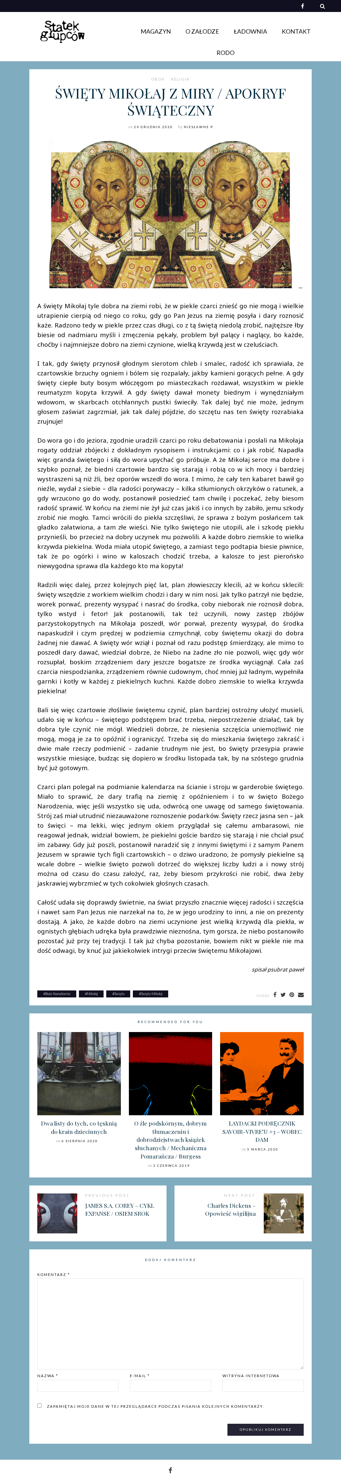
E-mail (140, 1376)
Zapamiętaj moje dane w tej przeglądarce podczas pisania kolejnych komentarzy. (155, 1406)
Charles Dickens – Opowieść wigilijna (230, 1209)
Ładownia (250, 31)
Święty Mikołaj (151, 993)
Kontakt (296, 31)
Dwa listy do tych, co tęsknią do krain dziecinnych (79, 1127)
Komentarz (53, 1274)
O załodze (202, 31)
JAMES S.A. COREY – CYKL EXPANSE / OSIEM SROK (119, 1209)
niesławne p (198, 127)
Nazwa (47, 1376)
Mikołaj (92, 993)
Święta (119, 993)
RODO (225, 52)
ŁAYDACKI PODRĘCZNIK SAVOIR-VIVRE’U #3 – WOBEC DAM (262, 1131)
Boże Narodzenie (57, 993)
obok (158, 79)
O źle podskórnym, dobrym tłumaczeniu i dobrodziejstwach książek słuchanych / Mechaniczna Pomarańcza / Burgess (170, 1139)
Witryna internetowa (251, 1376)
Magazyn (156, 31)
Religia (180, 79)
